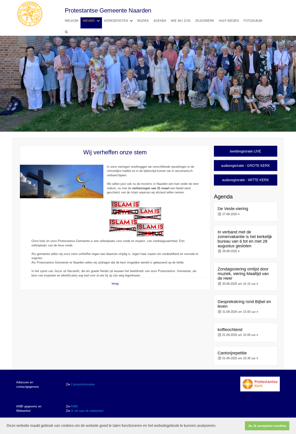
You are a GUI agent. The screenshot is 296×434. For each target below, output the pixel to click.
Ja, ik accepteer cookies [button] (267, 426)
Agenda (160, 20)
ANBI (74, 406)
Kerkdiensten (116, 20)
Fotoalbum (253, 20)
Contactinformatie (83, 384)
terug (115, 283)
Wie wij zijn (180, 20)
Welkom (71, 20)
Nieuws (89, 20)
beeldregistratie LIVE (245, 151)
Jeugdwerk (204, 20)
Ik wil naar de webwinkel (87, 410)
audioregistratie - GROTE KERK (245, 165)
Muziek (143, 20)
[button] (218, 426)
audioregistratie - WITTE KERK (245, 180)
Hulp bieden (229, 20)
